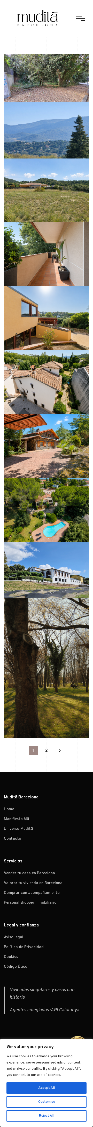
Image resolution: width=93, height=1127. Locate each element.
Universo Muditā (18, 829)
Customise (46, 1102)
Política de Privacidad (24, 947)
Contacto (12, 838)
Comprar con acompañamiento (32, 893)
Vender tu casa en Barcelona (29, 873)
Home (9, 809)
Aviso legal (13, 937)
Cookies (11, 957)
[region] (46, 1083)
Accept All (46, 1088)
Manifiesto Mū (16, 819)
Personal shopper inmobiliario (30, 902)
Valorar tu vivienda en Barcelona (33, 883)
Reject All (46, 1116)
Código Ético (15, 966)
